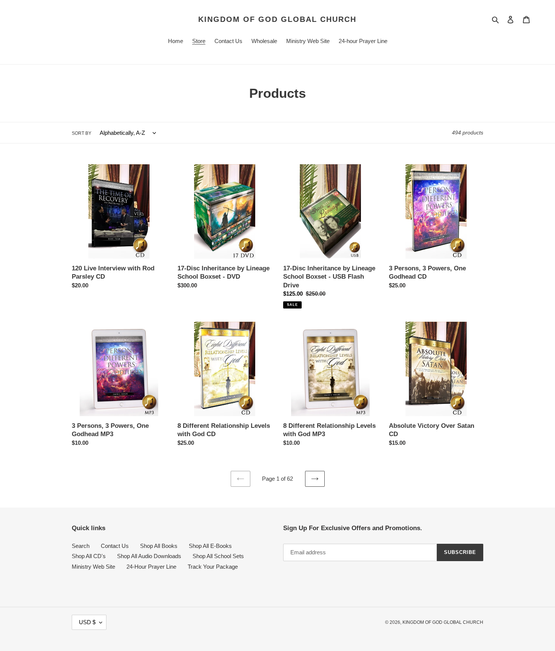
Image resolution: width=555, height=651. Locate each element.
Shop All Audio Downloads (149, 556)
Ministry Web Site (93, 566)
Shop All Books (158, 546)
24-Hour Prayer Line (151, 566)
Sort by (81, 133)
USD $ (87, 622)
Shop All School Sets (218, 556)
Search (80, 546)
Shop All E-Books (210, 546)
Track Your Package (213, 566)
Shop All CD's (89, 556)
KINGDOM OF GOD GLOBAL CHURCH (277, 19)
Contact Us (115, 546)
